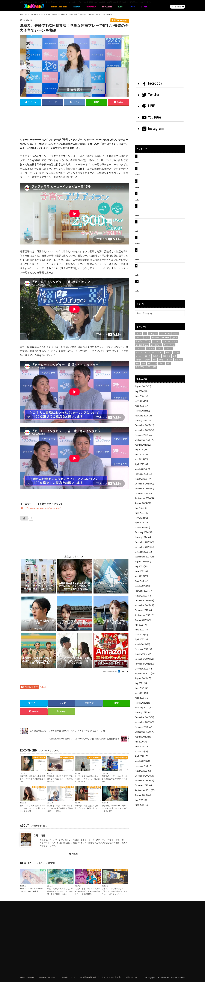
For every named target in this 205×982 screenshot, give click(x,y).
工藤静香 (147, 359)
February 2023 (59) (143, 590)
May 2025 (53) (141, 459)
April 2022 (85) (141, 639)
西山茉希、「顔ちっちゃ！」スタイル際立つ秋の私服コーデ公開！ (114, 779)
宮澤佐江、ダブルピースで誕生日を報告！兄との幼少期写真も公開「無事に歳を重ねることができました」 (161, 268)
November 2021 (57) (144, 663)
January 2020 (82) (143, 771)
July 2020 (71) (141, 741)
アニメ (148, 341)
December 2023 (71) (144, 542)
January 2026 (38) (143, 420)
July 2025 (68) (141, 449)
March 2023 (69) (142, 586)
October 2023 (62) (143, 552)
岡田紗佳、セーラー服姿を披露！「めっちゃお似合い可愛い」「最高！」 (161, 158)
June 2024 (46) (141, 513)
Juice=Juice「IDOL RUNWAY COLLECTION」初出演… (31, 890)
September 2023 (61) (145, 556)
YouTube (154, 117)
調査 (168, 363)
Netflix (168, 334)
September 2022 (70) (145, 615)
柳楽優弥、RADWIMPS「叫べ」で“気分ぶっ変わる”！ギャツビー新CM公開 (114, 808)
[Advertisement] (74, 125)
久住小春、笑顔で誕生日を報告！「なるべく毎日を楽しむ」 (87, 807)
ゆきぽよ (139, 341)
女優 (174, 356)
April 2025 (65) (141, 464)
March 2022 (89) (142, 644)
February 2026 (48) (143, 415)
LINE (151, 106)
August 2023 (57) (143, 561)
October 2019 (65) (143, 785)
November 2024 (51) (144, 488)
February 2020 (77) (143, 766)
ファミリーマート (143, 352)
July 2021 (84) (141, 683)
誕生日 (161, 363)
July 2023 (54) (141, 566)
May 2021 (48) (141, 693)
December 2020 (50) (144, 717)
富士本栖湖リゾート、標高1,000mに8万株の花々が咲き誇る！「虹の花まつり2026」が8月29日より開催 (162, 209)
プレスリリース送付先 (111, 977)
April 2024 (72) (141, 522)
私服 (143, 363)
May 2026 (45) (141, 401)
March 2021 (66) (142, 702)
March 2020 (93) (142, 761)
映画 (161, 359)
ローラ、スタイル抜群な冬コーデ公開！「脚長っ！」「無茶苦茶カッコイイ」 (87, 779)
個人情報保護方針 (88, 977)
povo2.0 (139, 337)
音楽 (154, 367)
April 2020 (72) (141, 756)
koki (161, 334)
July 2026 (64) (141, 391)
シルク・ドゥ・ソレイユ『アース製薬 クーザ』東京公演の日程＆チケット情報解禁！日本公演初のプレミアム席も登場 (161, 253)
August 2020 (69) (143, 736)
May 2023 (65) (141, 576)
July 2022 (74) (141, 625)
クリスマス (140, 348)
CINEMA (76, 6)
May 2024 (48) (141, 517)
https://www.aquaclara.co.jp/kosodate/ (40, 508)
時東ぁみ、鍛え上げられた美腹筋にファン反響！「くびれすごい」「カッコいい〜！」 (160, 195)
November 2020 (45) (144, 722)
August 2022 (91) (143, 620)
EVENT (121, 6)
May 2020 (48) (141, 751)
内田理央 (166, 356)
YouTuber (165, 337)
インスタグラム (142, 345)
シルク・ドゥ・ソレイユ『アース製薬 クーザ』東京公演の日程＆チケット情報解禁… (87, 891)
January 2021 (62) (143, 712)
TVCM (44, 687)
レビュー (139, 356)
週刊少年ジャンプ (143, 367)
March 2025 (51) (142, 469)
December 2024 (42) (144, 483)
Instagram (156, 128)
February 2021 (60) (143, 707)
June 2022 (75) (141, 629)
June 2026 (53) (141, 396)
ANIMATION (91, 6)
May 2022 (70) (141, 634)
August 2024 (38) (143, 503)
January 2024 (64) (143, 537)
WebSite (75, 854)
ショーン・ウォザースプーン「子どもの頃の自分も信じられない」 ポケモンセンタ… (114, 891)
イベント (156, 341)
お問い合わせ (131, 977)
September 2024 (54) (145, 498)
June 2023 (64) (141, 571)
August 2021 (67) (143, 678)
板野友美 (178, 359)
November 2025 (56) (144, 430)
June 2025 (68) (141, 454)
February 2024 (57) (143, 532)
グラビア (150, 348)
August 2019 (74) (143, 795)
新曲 (155, 359)
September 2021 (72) (145, 673)
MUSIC (132, 6)
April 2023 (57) (141, 581)
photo (175, 334)
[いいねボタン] (24, 518)
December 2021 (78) (144, 659)
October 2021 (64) (143, 668)
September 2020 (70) (145, 732)
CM (145, 334)
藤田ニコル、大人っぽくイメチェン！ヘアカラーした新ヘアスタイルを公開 (32, 808)
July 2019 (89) (141, 800)
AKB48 (138, 334)
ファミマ (168, 348)
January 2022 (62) (143, 654)
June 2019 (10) (141, 805)
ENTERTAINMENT (59, 6)
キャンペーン (169, 345)
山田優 (138, 359)
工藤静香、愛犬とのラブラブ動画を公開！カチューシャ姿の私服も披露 (59, 779)
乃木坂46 (156, 356)
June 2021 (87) (141, 688)
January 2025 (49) (143, 479)
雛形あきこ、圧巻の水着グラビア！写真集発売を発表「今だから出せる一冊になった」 (161, 170)
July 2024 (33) (141, 508)
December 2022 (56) (144, 600)
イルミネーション (170, 341)
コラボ (159, 348)
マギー (168, 352)
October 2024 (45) (143, 493)
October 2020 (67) (143, 727)
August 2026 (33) (143, 386)
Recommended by (110, 671)
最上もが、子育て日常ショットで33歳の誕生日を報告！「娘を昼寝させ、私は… (60, 808)
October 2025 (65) (143, 435)
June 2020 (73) (141, 746)
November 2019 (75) (144, 780)
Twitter (154, 95)
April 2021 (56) (141, 698)
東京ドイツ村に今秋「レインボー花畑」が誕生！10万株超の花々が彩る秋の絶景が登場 (160, 183)
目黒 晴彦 (39, 835)
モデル (176, 352)
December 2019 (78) (144, 775)
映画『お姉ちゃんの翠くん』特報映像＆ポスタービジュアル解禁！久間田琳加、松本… (59, 891)
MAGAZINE (107, 6)
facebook (155, 83)
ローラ (148, 356)
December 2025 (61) (144, 425)
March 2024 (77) (142, 527)
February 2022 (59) (143, 649)
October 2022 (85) (143, 610)
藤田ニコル (152, 363)
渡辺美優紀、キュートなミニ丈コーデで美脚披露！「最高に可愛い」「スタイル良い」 (161, 239)
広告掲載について (67, 977)
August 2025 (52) (143, 444)
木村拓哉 (168, 359)
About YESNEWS (27, 977)
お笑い (174, 337)
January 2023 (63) (143, 595)
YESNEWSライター (47, 977)
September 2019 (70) (145, 790)
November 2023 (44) (144, 547)
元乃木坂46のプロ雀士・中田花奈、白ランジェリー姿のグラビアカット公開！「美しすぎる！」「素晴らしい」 (161, 284)
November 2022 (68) (144, 605)
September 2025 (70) (145, 440)
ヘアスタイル (157, 352)
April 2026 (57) (141, 406)
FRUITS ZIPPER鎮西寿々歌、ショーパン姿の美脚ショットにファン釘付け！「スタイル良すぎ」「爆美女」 (161, 224)
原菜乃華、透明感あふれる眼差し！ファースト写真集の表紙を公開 (32, 779)
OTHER (144, 6)
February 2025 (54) (143, 474)
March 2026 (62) (142, 410)
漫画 (137, 363)
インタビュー (156, 345)
